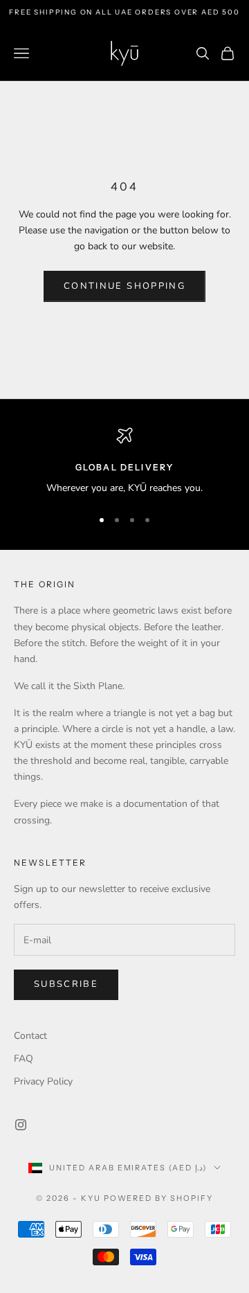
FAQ (23, 1058)
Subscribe (66, 984)
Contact (30, 1035)
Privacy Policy (43, 1081)
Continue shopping (124, 286)
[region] (124, 461)
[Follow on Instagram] (21, 1125)
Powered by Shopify (159, 1198)
